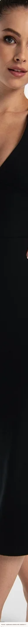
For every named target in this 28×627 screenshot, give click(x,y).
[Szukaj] (23, 2)
